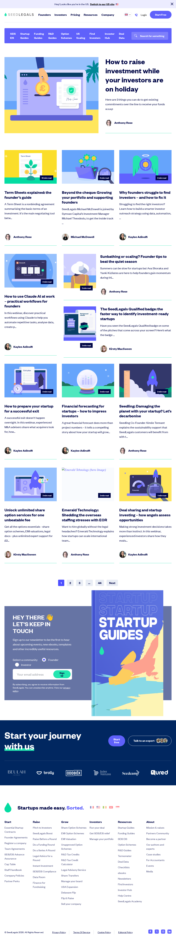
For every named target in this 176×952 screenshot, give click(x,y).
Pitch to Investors (42, 827)
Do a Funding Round (44, 844)
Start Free (160, 14)
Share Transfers (70, 875)
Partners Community (157, 833)
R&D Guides (52, 35)
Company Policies (14, 875)
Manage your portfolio (101, 839)
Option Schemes (66, 35)
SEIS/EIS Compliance (44, 871)
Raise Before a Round (45, 839)
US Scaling (80, 35)
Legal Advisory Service (73, 869)
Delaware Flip (68, 892)
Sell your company (71, 903)
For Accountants (155, 860)
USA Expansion (69, 886)
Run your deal (97, 827)
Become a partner (156, 839)
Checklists (124, 867)
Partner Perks (12, 881)
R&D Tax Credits (70, 854)
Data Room (39, 877)
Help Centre (124, 895)
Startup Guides (25, 35)
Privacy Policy (59, 932)
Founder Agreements (16, 837)
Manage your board (71, 881)
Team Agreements (14, 848)
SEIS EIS (13, 35)
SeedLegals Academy (130, 901)
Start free (116, 740)
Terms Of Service (81, 932)
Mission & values (155, 827)
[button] (129, 15)
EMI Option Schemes (72, 833)
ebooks (122, 873)
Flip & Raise (67, 898)
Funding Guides (39, 35)
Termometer (124, 856)
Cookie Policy (104, 932)
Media (149, 871)
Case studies (153, 854)
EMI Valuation (68, 839)
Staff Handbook (13, 869)
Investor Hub (109, 35)
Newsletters (124, 878)
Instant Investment (43, 865)
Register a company (15, 843)
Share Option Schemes (73, 827)
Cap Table (10, 864)
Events (150, 865)
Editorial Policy (125, 932)
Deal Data (121, 35)
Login (144, 14)
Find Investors (95, 35)
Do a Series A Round (44, 850)
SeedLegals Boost (43, 833)
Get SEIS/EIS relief (100, 833)
